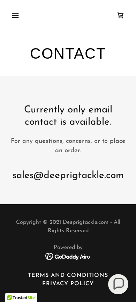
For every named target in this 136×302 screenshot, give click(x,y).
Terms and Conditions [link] (68, 275)
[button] (22, 15)
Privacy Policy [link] (68, 284)
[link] (121, 15)
